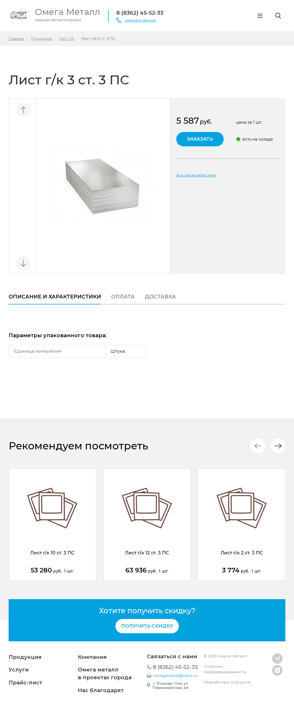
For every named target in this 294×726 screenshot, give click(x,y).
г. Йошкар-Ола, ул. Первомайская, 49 (170, 685)
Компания (92, 657)
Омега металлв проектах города (104, 674)
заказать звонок (140, 20)
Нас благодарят (101, 690)
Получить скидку (147, 626)
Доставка (160, 297)
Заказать (200, 139)
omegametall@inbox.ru (175, 675)
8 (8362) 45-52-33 (139, 13)
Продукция (25, 657)
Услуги (19, 670)
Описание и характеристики (55, 297)
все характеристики (196, 175)
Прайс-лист (25, 683)
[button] (278, 445)
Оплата (123, 297)
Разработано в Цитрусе (227, 682)
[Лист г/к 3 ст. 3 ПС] (103, 186)
